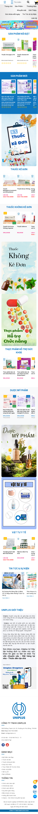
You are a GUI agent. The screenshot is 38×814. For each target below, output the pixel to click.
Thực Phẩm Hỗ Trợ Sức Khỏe (11, 767)
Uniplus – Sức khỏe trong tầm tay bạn (13, 798)
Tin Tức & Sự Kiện (29, 14)
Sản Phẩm (19, 6)
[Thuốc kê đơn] (18, 140)
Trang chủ (8, 6)
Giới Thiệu (32, 10)
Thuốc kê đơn (6, 759)
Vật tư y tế (5, 772)
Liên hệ (34, 18)
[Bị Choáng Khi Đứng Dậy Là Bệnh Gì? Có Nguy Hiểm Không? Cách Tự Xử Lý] (13, 580)
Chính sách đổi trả (8, 788)
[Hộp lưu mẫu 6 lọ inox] (24, 543)
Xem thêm (5, 598)
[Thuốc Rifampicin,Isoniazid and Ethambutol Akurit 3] (10, 180)
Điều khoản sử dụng (8, 793)
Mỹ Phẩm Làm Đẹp (8, 757)
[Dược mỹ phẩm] (18, 451)
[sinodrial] (19, 25)
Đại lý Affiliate (6, 774)
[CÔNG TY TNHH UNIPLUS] (4, 2)
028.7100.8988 (8, 196)
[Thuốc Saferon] (24, 218)
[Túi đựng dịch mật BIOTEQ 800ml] (10, 543)
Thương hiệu (31, 6)
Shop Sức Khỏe (7, 764)
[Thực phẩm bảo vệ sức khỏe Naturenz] (10, 363)
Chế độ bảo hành (7, 786)
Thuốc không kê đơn (8, 762)
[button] (17, 27)
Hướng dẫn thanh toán (9, 795)
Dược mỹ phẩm (6, 769)
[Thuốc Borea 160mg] (24, 180)
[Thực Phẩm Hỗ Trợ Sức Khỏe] (18, 320)
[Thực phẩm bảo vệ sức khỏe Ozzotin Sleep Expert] (24, 363)
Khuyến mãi (21, 10)
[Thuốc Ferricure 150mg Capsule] (10, 218)
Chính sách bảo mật (8, 783)
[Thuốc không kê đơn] (18, 268)
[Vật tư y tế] (18, 503)
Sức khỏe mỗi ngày (12, 14)
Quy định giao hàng (8, 790)
